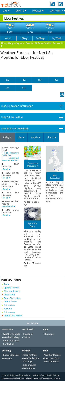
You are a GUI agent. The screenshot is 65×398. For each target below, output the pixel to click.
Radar (7, 284)
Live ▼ (21, 137)
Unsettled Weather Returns (10, 159)
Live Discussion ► (55, 176)
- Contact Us (8, 343)
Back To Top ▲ (32, 323)
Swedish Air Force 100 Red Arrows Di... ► (32, 44)
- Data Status (28, 368)
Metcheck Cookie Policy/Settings (46, 375)
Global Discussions (13, 315)
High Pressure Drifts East (10, 154)
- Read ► (6, 169)
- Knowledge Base (11, 354)
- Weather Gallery (10, 337)
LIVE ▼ (6, 10)
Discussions (9, 294)
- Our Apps (48, 333)
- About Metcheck (10, 340)
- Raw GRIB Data (51, 361)
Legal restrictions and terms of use (16, 375)
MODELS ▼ (38, 10)
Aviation (8, 308)
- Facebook (27, 333)
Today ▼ (7, 137)
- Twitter (26, 337)
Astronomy (9, 305)
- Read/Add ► (9, 206)
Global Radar (10, 301)
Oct (24, 79)
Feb (24, 87)
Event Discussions (12, 298)
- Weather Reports (11, 333)
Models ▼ (36, 137)
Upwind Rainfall (11, 287)
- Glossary (7, 358)
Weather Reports (12, 291)
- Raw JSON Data (51, 358)
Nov (40, 79)
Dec (56, 79)
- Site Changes (29, 364)
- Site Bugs (27, 361)
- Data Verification (31, 358)
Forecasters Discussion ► (33, 164)
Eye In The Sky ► (32, 224)
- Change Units (29, 354)
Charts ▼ (51, 137)
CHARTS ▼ (21, 10)
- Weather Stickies (51, 354)
